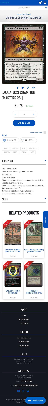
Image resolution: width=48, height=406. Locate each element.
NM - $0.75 (11, 140)
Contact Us (24, 323)
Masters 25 (33, 148)
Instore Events (24, 319)
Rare (32, 152)
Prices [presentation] (5, 199)
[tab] (24, 162)
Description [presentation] (7, 161)
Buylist (24, 316)
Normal (23, 152)
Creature (15, 148)
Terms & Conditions (24, 338)
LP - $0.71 (29, 140)
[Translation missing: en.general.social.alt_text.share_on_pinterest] (28, 87)
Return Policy (24, 342)
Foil (23, 148)
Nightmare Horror (10, 152)
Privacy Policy (24, 346)
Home (19, 14)
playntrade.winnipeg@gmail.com (26, 385)
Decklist (45, 219)
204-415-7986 (27, 381)
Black (5, 148)
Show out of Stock (36, 133)
